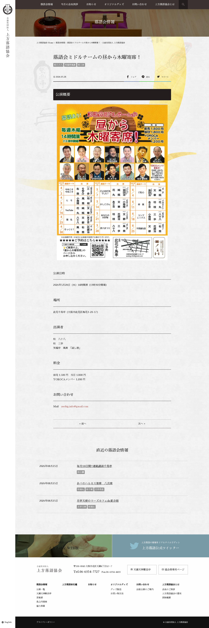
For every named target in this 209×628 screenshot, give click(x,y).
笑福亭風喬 (70, 65)
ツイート (165, 77)
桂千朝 (89, 489)
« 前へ (82, 424)
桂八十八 (58, 65)
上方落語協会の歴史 (171, 593)
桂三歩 (81, 65)
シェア (133, 77)
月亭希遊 (99, 489)
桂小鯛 (81, 472)
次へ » (141, 424)
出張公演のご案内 (144, 589)
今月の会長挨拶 (69, 4)
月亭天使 (82, 507)
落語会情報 (47, 4)
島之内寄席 (41, 602)
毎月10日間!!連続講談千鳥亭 (94, 466)
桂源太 (91, 507)
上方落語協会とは (165, 4)
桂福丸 (81, 489)
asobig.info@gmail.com (74, 406)
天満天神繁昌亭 (141, 569)
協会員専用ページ (173, 569)
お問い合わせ (139, 4)
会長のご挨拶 (168, 589)
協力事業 (40, 606)
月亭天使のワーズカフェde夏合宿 (98, 500)
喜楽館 (39, 598)
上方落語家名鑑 (69, 584)
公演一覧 (40, 589)
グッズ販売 (116, 589)
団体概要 (166, 598)
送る (148, 77)
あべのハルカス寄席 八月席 (95, 483)
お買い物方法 (117, 593)
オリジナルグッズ (114, 4)
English (8, 622)
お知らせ (91, 4)
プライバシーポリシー (45, 622)
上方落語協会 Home (44, 43)
